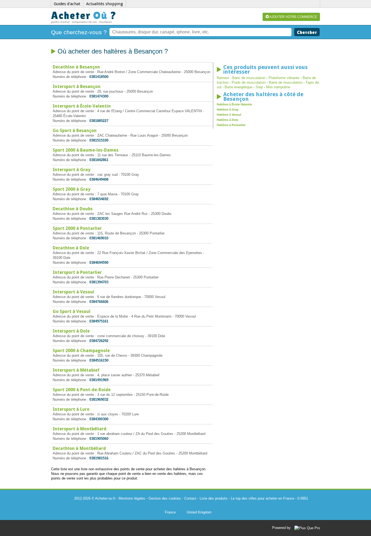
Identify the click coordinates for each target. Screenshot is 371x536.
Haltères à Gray (227, 109)
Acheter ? (84, 15)
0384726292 (98, 341)
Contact (190, 498)
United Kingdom (199, 512)
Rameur (223, 78)
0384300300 (98, 419)
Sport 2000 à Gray (71, 189)
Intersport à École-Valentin (82, 106)
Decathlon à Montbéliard (79, 448)
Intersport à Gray (71, 169)
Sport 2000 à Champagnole (81, 350)
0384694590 (98, 263)
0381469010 (98, 238)
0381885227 (98, 121)
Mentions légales (132, 498)
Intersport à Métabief (76, 370)
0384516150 (98, 360)
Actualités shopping (104, 3)
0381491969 (98, 380)
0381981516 (98, 458)
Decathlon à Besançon (76, 67)
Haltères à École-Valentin (234, 104)
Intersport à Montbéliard (79, 428)
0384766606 (98, 302)
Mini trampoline (278, 87)
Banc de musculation (248, 78)
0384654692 (98, 199)
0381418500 (98, 77)
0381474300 (98, 96)
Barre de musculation (285, 82)
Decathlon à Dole (71, 247)
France (170, 512)
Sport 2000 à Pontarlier (77, 228)
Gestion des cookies (165, 498)
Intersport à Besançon (76, 86)
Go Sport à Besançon (75, 130)
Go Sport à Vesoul (71, 311)
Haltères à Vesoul (229, 114)
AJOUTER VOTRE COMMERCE (293, 17)
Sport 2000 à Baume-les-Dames (85, 150)
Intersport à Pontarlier (77, 272)
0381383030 (98, 219)
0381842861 (98, 160)
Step (259, 87)
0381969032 (98, 399)
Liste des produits (214, 498)
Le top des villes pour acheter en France (262, 498)
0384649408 (98, 179)
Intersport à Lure (71, 409)
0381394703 (98, 282)
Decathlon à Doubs (73, 208)
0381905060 (98, 439)
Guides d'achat (67, 3)
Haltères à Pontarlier (231, 125)
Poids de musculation (249, 82)
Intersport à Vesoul (73, 291)
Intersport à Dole (71, 331)
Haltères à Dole (227, 119)
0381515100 (98, 140)
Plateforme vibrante (284, 78)
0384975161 (98, 321)
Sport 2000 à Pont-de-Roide (82, 389)
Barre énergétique (238, 87)
